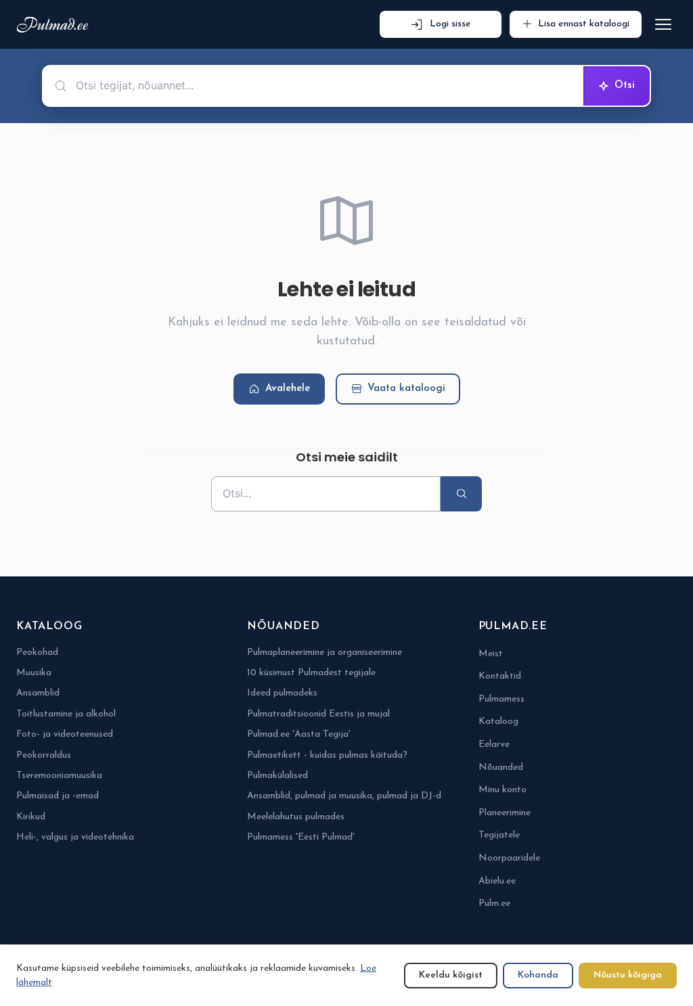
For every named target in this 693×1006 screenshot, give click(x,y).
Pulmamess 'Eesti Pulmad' (301, 837)
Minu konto (502, 790)
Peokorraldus (43, 755)
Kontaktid (499, 676)
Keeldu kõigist (451, 975)
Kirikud (30, 817)
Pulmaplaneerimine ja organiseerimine (324, 652)
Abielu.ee (497, 881)
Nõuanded (500, 767)
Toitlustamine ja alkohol (66, 714)
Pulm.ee (494, 903)
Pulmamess (501, 699)
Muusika (33, 673)
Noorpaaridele (509, 858)
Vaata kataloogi (406, 389)
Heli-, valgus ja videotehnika (75, 837)
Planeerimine (504, 813)
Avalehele (287, 389)
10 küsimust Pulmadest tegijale (311, 673)
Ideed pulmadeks (282, 693)
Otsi (624, 86)
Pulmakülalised (277, 776)
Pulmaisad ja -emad (57, 796)
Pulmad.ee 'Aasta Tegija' (299, 734)
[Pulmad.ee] (55, 24)
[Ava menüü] (663, 24)
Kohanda (538, 975)
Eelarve (494, 744)
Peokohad (37, 652)
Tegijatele (499, 835)
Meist (490, 654)
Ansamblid (38, 693)
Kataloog (498, 721)
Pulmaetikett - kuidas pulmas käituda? (327, 755)
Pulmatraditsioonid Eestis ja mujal (318, 714)
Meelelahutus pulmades (295, 817)
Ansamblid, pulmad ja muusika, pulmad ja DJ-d (344, 796)
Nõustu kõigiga (628, 975)
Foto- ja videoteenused (64, 734)
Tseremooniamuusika (59, 776)
